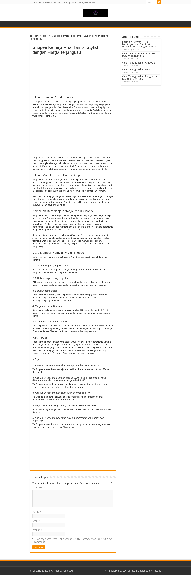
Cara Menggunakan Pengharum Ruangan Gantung (140, 77)
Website (37, 529)
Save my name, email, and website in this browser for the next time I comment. (72, 540)
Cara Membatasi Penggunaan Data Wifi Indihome (139, 54)
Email (36, 520)
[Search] (159, 2)
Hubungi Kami (69, 2)
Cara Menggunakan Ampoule (138, 62)
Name (36, 511)
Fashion (45, 35)
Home (57, 2)
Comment (39, 487)
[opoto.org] (95, 12)
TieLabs (156, 570)
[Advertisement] (72, 74)
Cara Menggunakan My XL (137, 69)
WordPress (129, 570)
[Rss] (106, 570)
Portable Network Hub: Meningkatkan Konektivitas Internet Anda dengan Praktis (139, 44)
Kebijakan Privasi (87, 2)
